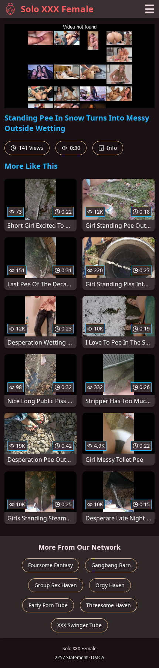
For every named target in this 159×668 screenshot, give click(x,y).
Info (111, 147)
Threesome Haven (108, 605)
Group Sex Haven (55, 585)
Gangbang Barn (111, 565)
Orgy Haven (110, 585)
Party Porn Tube (48, 605)
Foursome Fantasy (50, 565)
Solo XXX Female (57, 9)
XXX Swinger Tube (79, 625)
